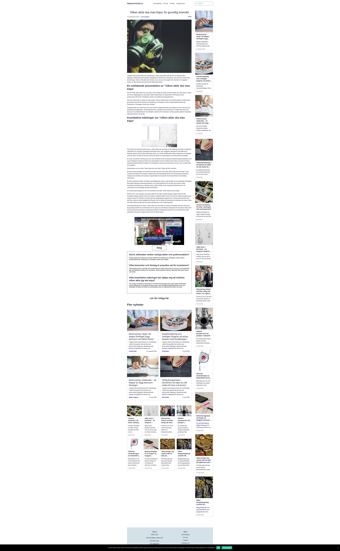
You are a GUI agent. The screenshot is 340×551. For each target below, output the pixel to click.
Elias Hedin (165, 397)
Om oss (165, 3)
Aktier (190, 16)
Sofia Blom (165, 351)
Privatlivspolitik (227, 547)
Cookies (172, 3)
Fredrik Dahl (133, 351)
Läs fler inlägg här (159, 298)
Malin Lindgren (133, 397)
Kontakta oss (180, 3)
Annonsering (157, 3)
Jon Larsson (145, 17)
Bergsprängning (201, 507)
